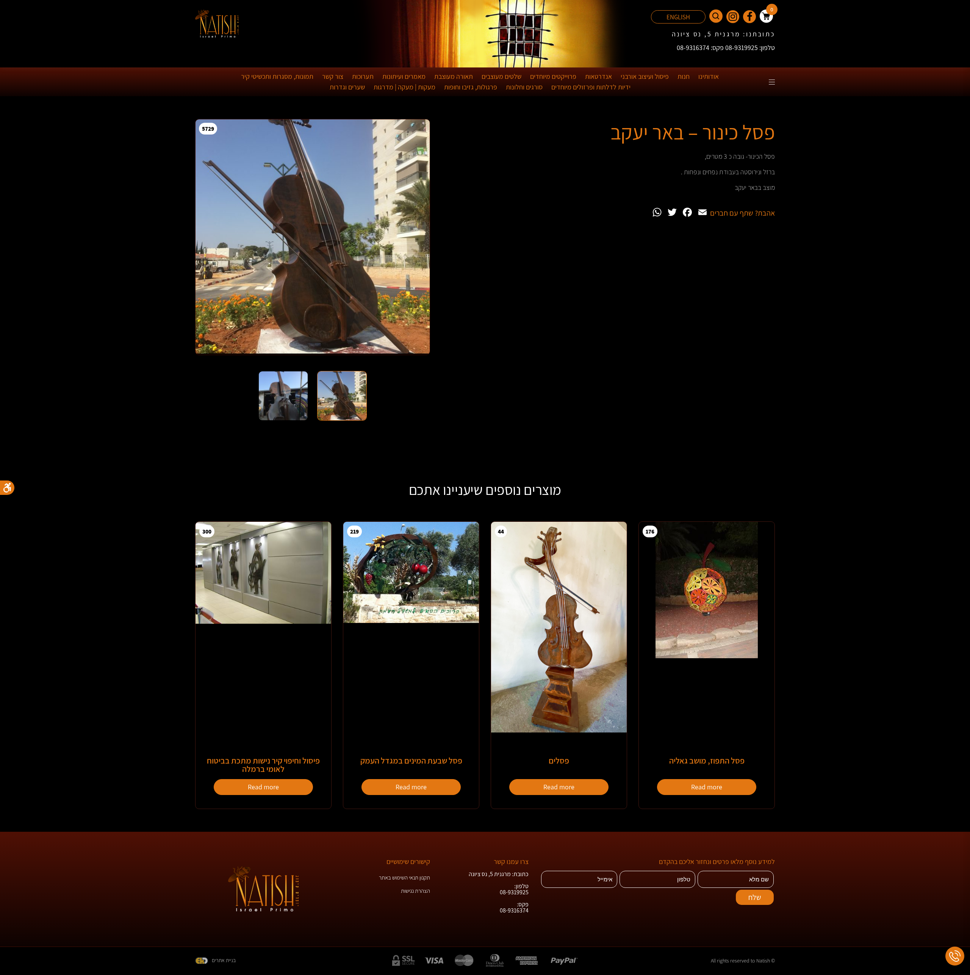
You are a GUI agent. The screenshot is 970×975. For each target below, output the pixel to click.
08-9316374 (514, 911)
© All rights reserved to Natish (743, 960)
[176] (707, 656)
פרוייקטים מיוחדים (553, 76)
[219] (411, 621)
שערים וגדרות (347, 87)
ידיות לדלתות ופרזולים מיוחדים (590, 87)
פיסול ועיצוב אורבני (645, 76)
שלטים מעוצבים (501, 76)
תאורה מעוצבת (453, 76)
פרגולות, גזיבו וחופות (470, 87)
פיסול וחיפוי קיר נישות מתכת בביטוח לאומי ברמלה (263, 764)
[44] (559, 730)
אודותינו (708, 76)
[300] (263, 622)
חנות (683, 76)
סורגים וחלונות (524, 87)
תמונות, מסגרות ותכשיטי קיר (277, 76)
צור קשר (332, 76)
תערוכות (363, 76)
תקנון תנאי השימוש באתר (404, 877)
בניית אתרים (224, 960)
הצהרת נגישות (415, 890)
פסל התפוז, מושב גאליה (707, 760)
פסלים (559, 760)
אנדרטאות (598, 76)
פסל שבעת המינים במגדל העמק (411, 760)
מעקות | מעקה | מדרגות (404, 87)
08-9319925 (514, 892)
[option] (312, 242)
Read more (706, 787)
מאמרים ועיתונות (404, 76)
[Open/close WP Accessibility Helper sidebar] (7, 487)
